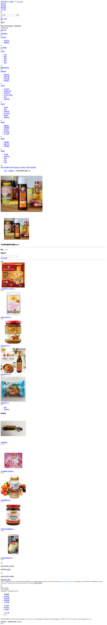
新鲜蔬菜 (6, 74)
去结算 (8, 569)
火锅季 (3, 51)
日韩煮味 (11, 171)
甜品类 (6, 115)
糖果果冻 (6, 126)
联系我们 (33, 167)
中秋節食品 (4, 33)
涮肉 (5, 60)
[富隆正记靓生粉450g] (13, 315)
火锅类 (23, 167)
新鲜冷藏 (6, 78)
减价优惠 (3, 37)
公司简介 (6, 609)
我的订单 (3, 4)
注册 (5, 19)
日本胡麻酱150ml (6, 500)
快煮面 (6, 154)
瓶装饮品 (6, 111)
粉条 (5, 62)
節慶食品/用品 (5, 67)
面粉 (5, 158)
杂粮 (5, 162)
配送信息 (6, 596)
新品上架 (3, 30)
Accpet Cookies (38, 583)
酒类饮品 (6, 117)
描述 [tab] (5, 407)
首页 (2, 167)
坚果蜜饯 (6, 128)
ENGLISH (20, 2)
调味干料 (6, 144)
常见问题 (6, 598)
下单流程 (6, 602)
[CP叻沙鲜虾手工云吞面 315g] (13, 287)
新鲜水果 (6, 76)
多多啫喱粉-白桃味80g (7, 471)
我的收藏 (3, 8)
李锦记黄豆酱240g (5, 345)
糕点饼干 (6, 130)
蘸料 (5, 56)
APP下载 (3, 10)
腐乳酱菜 (6, 146)
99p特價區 (4, 47)
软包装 (6, 107)
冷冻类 (3, 85)
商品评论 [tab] (6, 409)
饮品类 (3, 104)
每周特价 (6, 42)
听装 (5, 109)
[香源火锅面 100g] (13, 401)
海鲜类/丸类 (7, 91)
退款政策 (6, 600)
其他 (5, 97)
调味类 (3, 139)
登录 (2, 19)
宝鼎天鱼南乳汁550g (6, 374)
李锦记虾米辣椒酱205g (7, 529)
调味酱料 (6, 142)
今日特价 (27, 167)
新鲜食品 (3, 71)
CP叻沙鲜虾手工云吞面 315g (8, 288)
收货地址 (3, 6)
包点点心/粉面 (8, 95)
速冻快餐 (6, 99)
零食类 (3, 122)
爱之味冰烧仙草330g (7, 558)
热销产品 (12, 167)
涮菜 (5, 58)
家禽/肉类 (7, 93)
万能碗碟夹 (4, 442)
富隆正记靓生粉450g (6, 317)
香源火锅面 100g (5, 403)
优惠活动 (6, 40)
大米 (5, 160)
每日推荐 (6, 167)
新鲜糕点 (6, 80)
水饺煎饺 (6, 89)
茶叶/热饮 (7, 113)
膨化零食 (6, 132)
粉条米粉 (6, 156)
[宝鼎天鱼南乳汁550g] (13, 372)
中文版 (11, 2)
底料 (5, 54)
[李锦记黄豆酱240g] (13, 344)
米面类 (3, 151)
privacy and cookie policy (67, 581)
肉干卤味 (6, 134)
